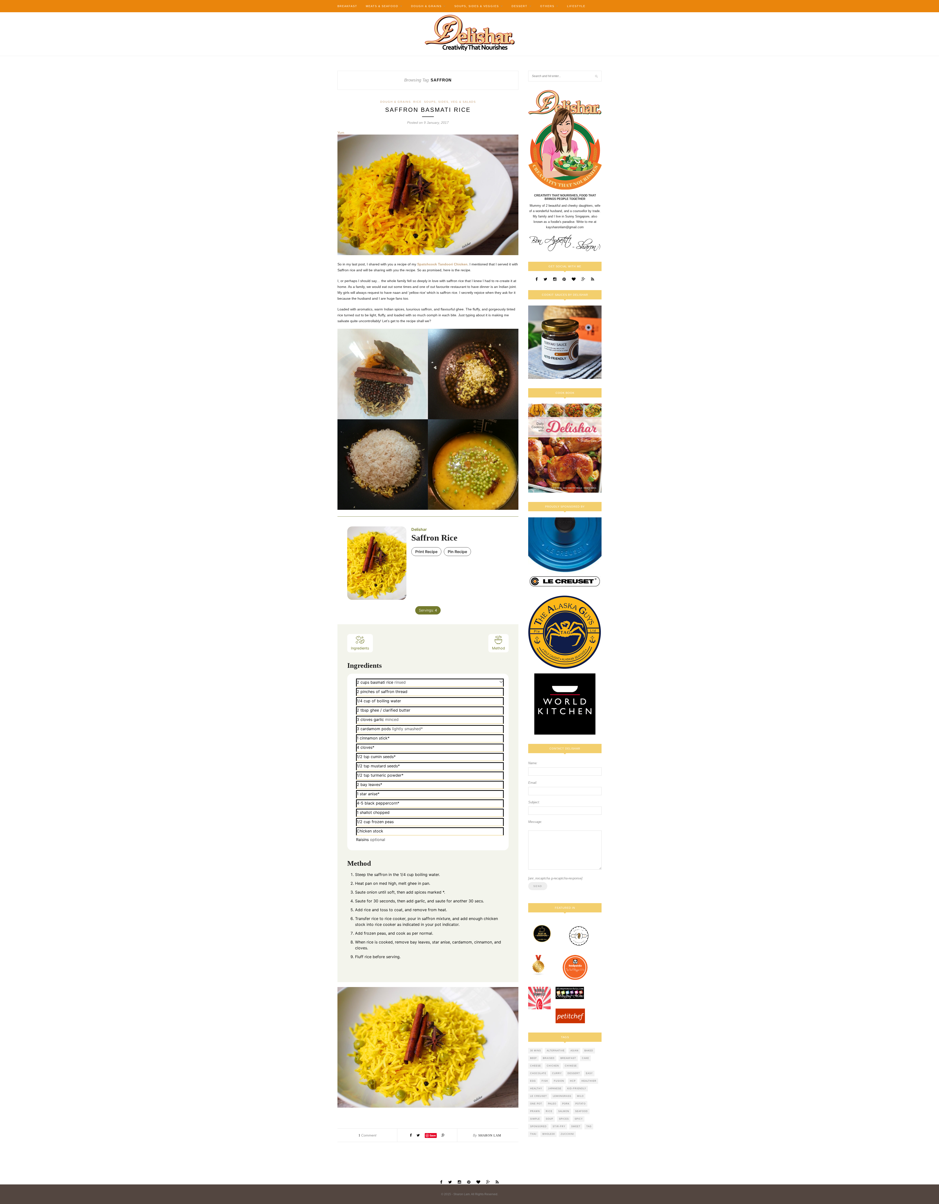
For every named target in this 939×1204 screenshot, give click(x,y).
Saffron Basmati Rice (428, 109)
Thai (533, 1134)
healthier (588, 1081)
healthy (536, 1088)
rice (549, 1111)
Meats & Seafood (382, 6)
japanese (554, 1088)
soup (549, 1119)
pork (566, 1103)
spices (564, 1119)
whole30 (548, 1134)
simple (535, 1119)
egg (533, 1081)
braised (549, 1058)
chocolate (538, 1073)
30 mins (535, 1050)
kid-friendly (576, 1088)
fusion (559, 1081)
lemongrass (562, 1096)
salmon (563, 1111)
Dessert (519, 6)
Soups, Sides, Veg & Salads (450, 101)
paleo (552, 1103)
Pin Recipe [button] (457, 551)
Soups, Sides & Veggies (476, 6)
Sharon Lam (489, 1135)
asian (574, 1050)
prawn (535, 1111)
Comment (367, 1135)
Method (498, 648)
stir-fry (559, 1126)
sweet (576, 1126)
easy (589, 1073)
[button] (501, 681)
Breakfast (347, 6)
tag (589, 1126)
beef (533, 1058)
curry (557, 1073)
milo (580, 1096)
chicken (553, 1066)
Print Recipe (426, 551)
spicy (579, 1119)
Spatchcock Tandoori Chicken (442, 264)
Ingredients (360, 648)
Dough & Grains (426, 6)
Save (433, 1135)
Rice (417, 101)
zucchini (567, 1134)
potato (580, 1103)
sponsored (538, 1126)
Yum (340, 133)
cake (585, 1058)
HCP (573, 1081)
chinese (571, 1066)
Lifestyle (576, 6)
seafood (581, 1111)
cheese (535, 1066)
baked (588, 1050)
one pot (536, 1103)
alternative (556, 1050)
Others (547, 6)
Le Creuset (538, 1096)
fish (545, 1081)
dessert (574, 1073)
